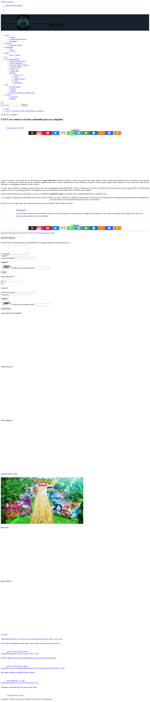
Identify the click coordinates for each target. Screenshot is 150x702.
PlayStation (9, 47)
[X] (32, 133)
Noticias (12, 37)
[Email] (86, 133)
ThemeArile (47, 699)
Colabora (13, 89)
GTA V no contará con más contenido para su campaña (24, 111)
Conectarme (14, 97)
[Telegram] (78, 133)
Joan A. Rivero (12, 652)
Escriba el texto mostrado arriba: (23, 268)
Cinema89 (10, 695)
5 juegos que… (15, 71)
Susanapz (10, 128)
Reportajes (13, 41)
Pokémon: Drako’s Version (19, 65)
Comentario (5, 254)
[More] (117, 133)
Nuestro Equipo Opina (17, 61)
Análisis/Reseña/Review (18, 39)
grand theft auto (8, 233)
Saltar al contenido (7, 2)
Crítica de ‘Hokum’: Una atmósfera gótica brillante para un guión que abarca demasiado (28, 658)
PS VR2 (12, 51)
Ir (2, 283)
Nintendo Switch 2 (16, 45)
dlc (2, 233)
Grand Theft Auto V (21, 233)
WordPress (28, 699)
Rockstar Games (48, 233)
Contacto (13, 91)
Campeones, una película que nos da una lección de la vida (19, 687)
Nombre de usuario (8, 292)
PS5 (11, 49)
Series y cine (18, 75)
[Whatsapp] (71, 133)
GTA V (34, 233)
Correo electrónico (8, 258)
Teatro (16, 81)
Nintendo (8, 43)
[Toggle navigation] (2, 32)
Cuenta (7, 95)
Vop (6, 85)
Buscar (25, 105)
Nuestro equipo (15, 87)
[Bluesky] (55, 133)
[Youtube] (48, 133)
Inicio (7, 35)
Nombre (4, 256)
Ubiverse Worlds (15, 67)
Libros (16, 77)
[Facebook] (109, 133)
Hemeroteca (18, 83)
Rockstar (40, 233)
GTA (30, 233)
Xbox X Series (15, 55)
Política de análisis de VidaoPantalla (22, 93)
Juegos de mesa (19, 79)
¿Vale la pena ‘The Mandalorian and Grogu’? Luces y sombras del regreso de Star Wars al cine (30, 643)
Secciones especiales (12, 59)
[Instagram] (40, 133)
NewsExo (36, 699)
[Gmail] (63, 133)
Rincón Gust (14, 69)
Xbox (7, 53)
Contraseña (5, 295)
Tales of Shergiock (16, 63)
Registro (12, 99)
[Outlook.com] (94, 133)
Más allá (12, 73)
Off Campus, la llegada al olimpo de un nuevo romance (18, 672)
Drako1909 (11, 681)
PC (6, 57)
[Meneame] (101, 133)
